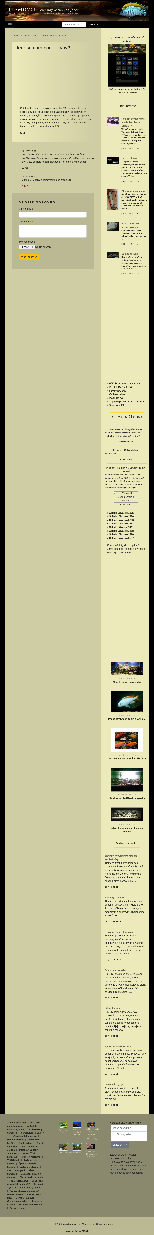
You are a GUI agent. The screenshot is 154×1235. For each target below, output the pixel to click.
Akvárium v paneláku (133, 191)
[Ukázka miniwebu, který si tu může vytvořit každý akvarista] (127, 65)
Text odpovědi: (27, 221)
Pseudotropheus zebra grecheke (127, 719)
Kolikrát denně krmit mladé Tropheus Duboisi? (132, 122)
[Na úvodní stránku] (77, 11)
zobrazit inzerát (126, 441)
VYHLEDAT (94, 24)
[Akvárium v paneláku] (113, 199)
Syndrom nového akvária (119, 1046)
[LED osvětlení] (113, 160)
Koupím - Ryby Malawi (125, 450)
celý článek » (113, 887)
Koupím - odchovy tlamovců (126, 429)
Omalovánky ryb (114, 1084)
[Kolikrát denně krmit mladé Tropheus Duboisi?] (113, 121)
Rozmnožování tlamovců (119, 932)
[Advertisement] (51, 78)
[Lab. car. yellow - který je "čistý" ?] (127, 740)
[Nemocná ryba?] (113, 255)
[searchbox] (74, 24)
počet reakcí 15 (127, 755)
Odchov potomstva (116, 970)
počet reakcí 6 (129, 244)
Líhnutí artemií (113, 1008)
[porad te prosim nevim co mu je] (113, 226)
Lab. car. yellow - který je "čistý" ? (127, 758)
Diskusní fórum (30, 35)
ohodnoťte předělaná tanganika (127, 798)
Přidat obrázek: (27, 241)
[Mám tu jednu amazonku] (127, 669)
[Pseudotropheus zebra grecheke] (127, 702)
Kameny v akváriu (115, 897)
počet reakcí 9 (129, 213)
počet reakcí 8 (127, 679)
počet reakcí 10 (130, 181)
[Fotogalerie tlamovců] (63, 1124)
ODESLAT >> (119, 1144)
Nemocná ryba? (130, 254)
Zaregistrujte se (115, 549)
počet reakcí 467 (131, 148)
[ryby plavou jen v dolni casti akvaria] (127, 815)
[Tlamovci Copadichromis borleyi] (126, 497)
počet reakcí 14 (130, 273)
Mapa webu (88, 1224)
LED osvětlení (129, 158)
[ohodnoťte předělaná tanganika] (127, 780)
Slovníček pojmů (105, 1224)
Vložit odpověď (29, 257)
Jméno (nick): (26, 208)
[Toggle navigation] (10, 25)
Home (15, 35)
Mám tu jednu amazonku (127, 682)
